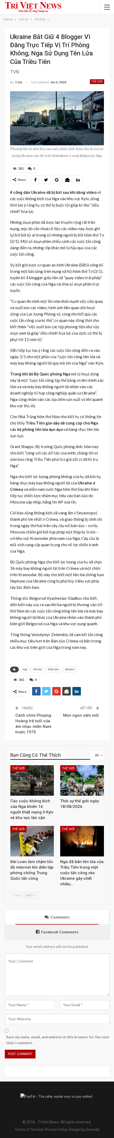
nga (25, 669)
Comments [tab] (60, 917)
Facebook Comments (59, 932)
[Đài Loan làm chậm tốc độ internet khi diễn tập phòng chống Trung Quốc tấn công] (32, 841)
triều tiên (53, 669)
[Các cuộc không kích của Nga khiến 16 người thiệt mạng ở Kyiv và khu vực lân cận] (32, 780)
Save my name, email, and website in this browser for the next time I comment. (57, 1040)
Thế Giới (97, 81)
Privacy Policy (56, 1129)
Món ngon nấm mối (81, 715)
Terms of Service (29, 1129)
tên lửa (37, 669)
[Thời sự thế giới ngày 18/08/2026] (82, 780)
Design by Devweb (83, 1129)
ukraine (69, 669)
